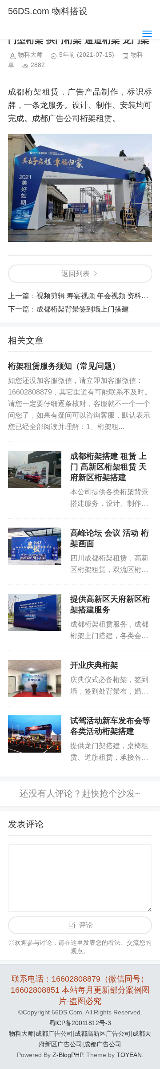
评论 (86, 925)
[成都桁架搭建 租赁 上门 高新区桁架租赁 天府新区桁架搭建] (34, 469)
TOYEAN (129, 1054)
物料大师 (21, 1033)
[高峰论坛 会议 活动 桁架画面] (34, 546)
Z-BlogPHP (67, 1054)
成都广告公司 (54, 1033)
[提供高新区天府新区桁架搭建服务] (34, 612)
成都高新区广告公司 (103, 1033)
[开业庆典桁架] (34, 678)
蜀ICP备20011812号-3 (80, 1022)
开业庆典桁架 (94, 665)
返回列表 (75, 273)
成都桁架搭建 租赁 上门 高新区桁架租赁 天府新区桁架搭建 (108, 467)
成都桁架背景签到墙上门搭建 (82, 309)
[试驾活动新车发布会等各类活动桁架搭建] (34, 734)
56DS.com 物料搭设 (48, 11)
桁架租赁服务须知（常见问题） (64, 366)
